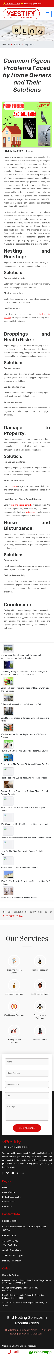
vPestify (11, 1141)
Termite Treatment (40, 970)
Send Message (27, 1128)
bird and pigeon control (21, 505)
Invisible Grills (8, 1202)
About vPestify (8, 1192)
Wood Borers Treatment (14, 1015)
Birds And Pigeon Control (14, 971)
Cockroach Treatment (14, 994)
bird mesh (12, 486)
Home (6, 44)
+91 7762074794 (10, 1245)
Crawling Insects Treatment (14, 1041)
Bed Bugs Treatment (40, 994)
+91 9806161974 (12, 4)
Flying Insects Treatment (40, 1016)
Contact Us (7, 1206)
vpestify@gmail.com (33, 4)
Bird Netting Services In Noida (21, 1330)
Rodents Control (40, 1039)
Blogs (17, 44)
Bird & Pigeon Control (11, 1197)
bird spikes (30, 512)
